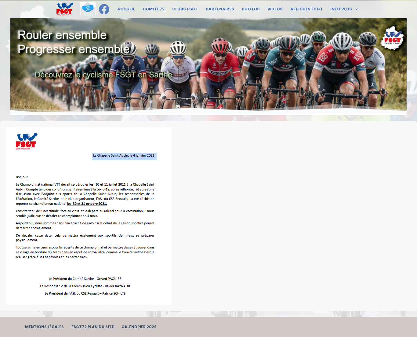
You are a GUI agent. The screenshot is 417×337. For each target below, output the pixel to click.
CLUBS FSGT (185, 9)
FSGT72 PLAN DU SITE (92, 326)
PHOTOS (251, 9)
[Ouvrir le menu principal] (65, 9)
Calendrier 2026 (139, 326)
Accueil (126, 9)
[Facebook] (104, 9)
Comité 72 (154, 9)
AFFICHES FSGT (306, 9)
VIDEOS (275, 9)
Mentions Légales (44, 326)
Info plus (341, 9)
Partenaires (220, 9)
